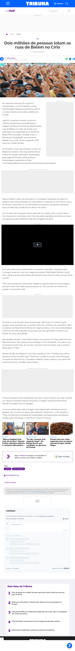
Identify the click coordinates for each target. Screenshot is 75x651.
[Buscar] (68, 11)
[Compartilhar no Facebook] (70, 59)
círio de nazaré (18, 469)
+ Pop (11, 11)
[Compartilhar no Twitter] (74, 59)
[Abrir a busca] (67, 3)
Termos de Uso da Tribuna (25, 491)
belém (7, 469)
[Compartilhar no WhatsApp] (66, 59)
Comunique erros (12, 475)
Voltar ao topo (10, 482)
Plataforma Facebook (40, 491)
